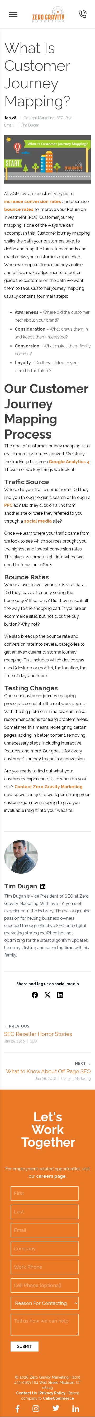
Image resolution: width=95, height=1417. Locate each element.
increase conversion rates (32, 201)
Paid (69, 118)
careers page (51, 1176)
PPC (8, 505)
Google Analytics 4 (69, 461)
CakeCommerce (58, 1398)
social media (38, 521)
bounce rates (19, 209)
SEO (60, 118)
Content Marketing (39, 118)
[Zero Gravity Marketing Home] (48, 14)
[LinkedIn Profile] (42, 886)
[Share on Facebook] (35, 995)
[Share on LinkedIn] (60, 995)
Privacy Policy (52, 1393)
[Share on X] (47, 995)
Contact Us (26, 1393)
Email (8, 125)
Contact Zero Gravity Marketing (49, 786)
